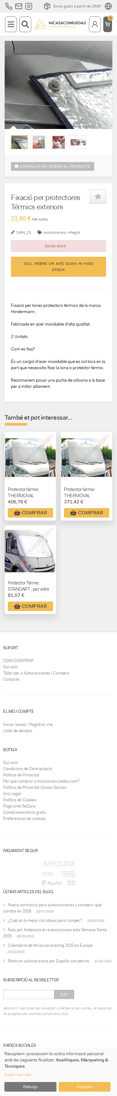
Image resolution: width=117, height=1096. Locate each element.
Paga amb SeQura (19, 806)
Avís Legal (12, 793)
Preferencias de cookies (24, 818)
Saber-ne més (17, 1074)
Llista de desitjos (17, 730)
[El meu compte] (95, 24)
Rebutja (30, 1086)
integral (74, 232)
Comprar (34, 513)
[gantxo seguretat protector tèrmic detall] (78, 142)
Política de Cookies (20, 800)
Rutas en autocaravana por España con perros (48, 961)
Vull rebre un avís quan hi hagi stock (59, 266)
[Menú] (11, 24)
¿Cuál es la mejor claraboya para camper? (45, 920)
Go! (64, 994)
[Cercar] (25, 24)
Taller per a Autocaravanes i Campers (36, 673)
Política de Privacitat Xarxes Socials (34, 787)
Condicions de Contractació (27, 768)
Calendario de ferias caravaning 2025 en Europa (50, 945)
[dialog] (58, 1071)
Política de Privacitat (21, 775)
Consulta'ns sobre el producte (54, 166)
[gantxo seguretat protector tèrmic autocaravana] (19, 142)
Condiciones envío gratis (24, 812)
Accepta (84, 1086)
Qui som (10, 667)
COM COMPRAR (18, 660)
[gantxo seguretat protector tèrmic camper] (39, 142)
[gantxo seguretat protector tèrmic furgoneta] (58, 142)
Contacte (11, 679)
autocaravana (55, 232)
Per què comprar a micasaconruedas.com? (41, 781)
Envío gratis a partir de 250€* (77, 6)
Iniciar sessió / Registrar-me (28, 724)
